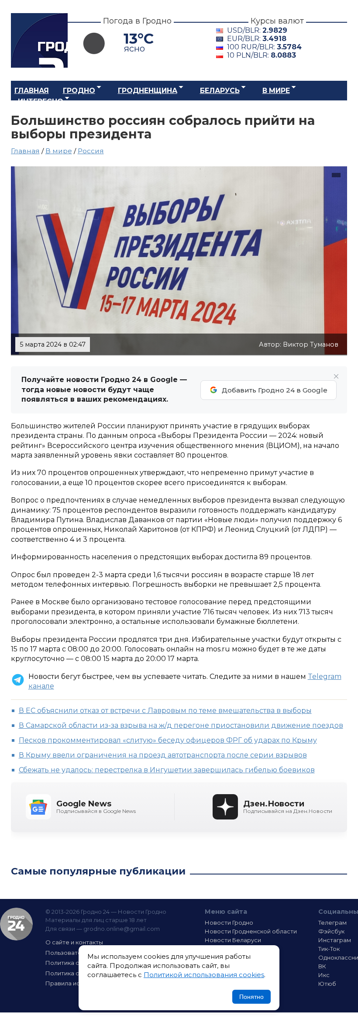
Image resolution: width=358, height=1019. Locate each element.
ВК (322, 966)
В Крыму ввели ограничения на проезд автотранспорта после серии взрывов (163, 755)
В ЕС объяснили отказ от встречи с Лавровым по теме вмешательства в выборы (165, 710)
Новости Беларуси (233, 939)
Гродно (79, 90)
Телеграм (332, 922)
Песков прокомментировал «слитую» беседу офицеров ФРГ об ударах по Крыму (168, 740)
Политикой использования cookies (204, 975)
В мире (276, 90)
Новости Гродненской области (251, 931)
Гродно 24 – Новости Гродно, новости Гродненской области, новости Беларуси (39, 40)
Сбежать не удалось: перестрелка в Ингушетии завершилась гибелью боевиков (167, 770)
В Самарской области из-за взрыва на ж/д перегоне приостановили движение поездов (181, 725)
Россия (91, 151)
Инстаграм (334, 939)
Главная (31, 90)
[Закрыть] (336, 376)
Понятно (251, 996)
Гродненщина (147, 90)
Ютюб (327, 983)
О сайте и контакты (74, 942)
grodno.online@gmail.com (121, 928)
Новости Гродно (229, 922)
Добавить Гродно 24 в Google (274, 390)
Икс (324, 974)
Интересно (40, 101)
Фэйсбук (331, 931)
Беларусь (220, 90)
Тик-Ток (329, 948)
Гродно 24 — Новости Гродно (16, 924)
